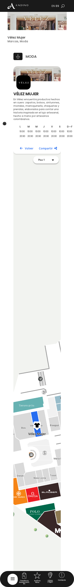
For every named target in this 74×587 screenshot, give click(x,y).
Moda (24, 41)
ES (57, 6)
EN (53, 6)
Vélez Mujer (16, 37)
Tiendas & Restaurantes (24, 582)
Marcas (12, 41)
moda (31, 56)
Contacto (62, 580)
